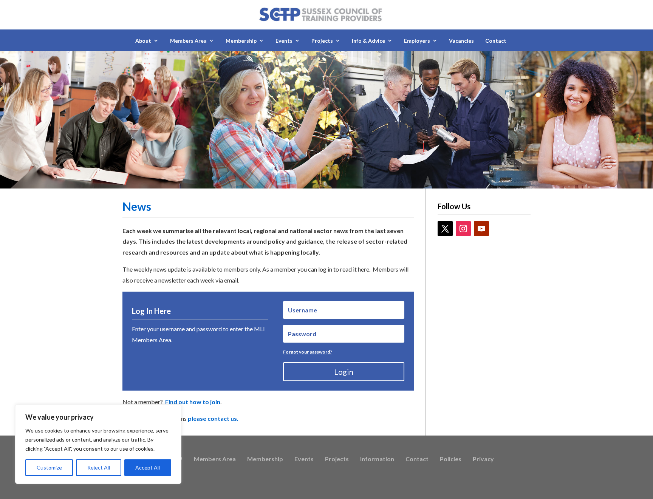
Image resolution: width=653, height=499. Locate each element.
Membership (265, 459)
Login (343, 371)
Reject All (98, 467)
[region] (98, 444)
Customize (49, 467)
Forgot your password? (307, 352)
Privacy (483, 459)
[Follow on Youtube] (481, 228)
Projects (337, 459)
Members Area (215, 459)
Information (377, 459)
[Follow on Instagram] (463, 228)
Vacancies (461, 40)
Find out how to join (192, 401)
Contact (495, 40)
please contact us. (213, 418)
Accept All (147, 467)
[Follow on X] (445, 228)
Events (304, 459)
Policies (450, 459)
